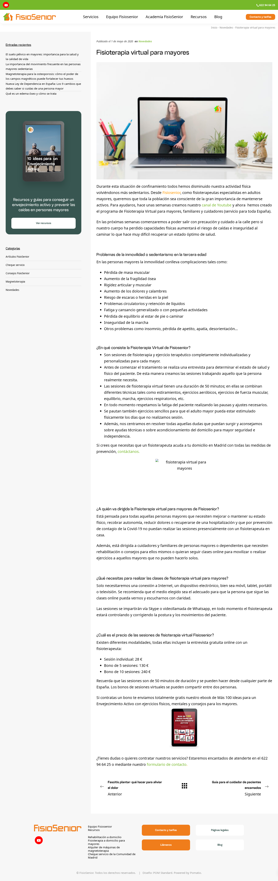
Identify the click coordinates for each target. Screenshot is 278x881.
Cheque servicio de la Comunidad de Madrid (111, 855)
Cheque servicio (15, 265)
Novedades (226, 27)
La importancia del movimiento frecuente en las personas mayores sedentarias (43, 66)
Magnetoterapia (15, 281)
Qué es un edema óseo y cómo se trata (31, 93)
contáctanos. (129, 451)
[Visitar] (6, 5)
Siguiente (236, 789)
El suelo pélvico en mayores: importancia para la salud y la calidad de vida (42, 56)
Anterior (135, 789)
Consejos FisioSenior (18, 273)
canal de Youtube (216, 205)
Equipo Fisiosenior (100, 826)
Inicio (214, 27)
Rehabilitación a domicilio (104, 837)
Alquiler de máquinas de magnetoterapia (104, 848)
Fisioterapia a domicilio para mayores (106, 842)
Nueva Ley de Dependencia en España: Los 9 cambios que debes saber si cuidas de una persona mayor (43, 86)
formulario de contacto (166, 764)
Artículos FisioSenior (17, 257)
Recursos (94, 830)
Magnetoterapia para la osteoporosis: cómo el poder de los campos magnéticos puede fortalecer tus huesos (42, 76)
